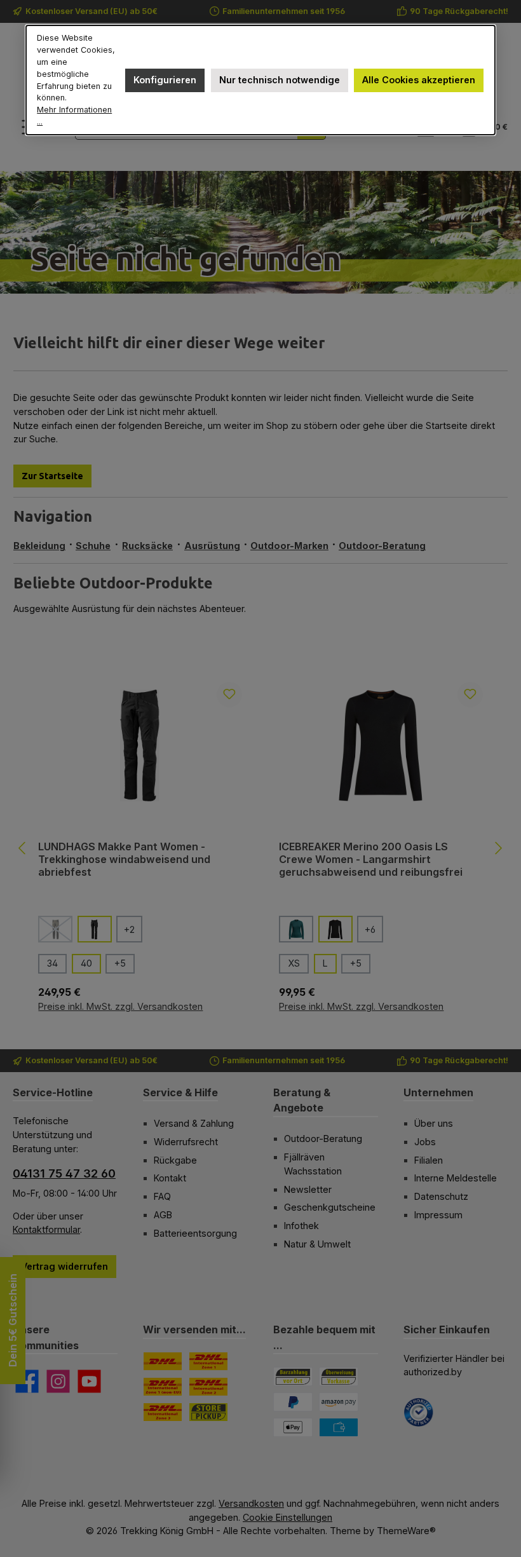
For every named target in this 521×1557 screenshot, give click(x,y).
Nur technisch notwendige (279, 79)
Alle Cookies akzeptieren (418, 79)
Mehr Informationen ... (74, 115)
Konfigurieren (164, 79)
